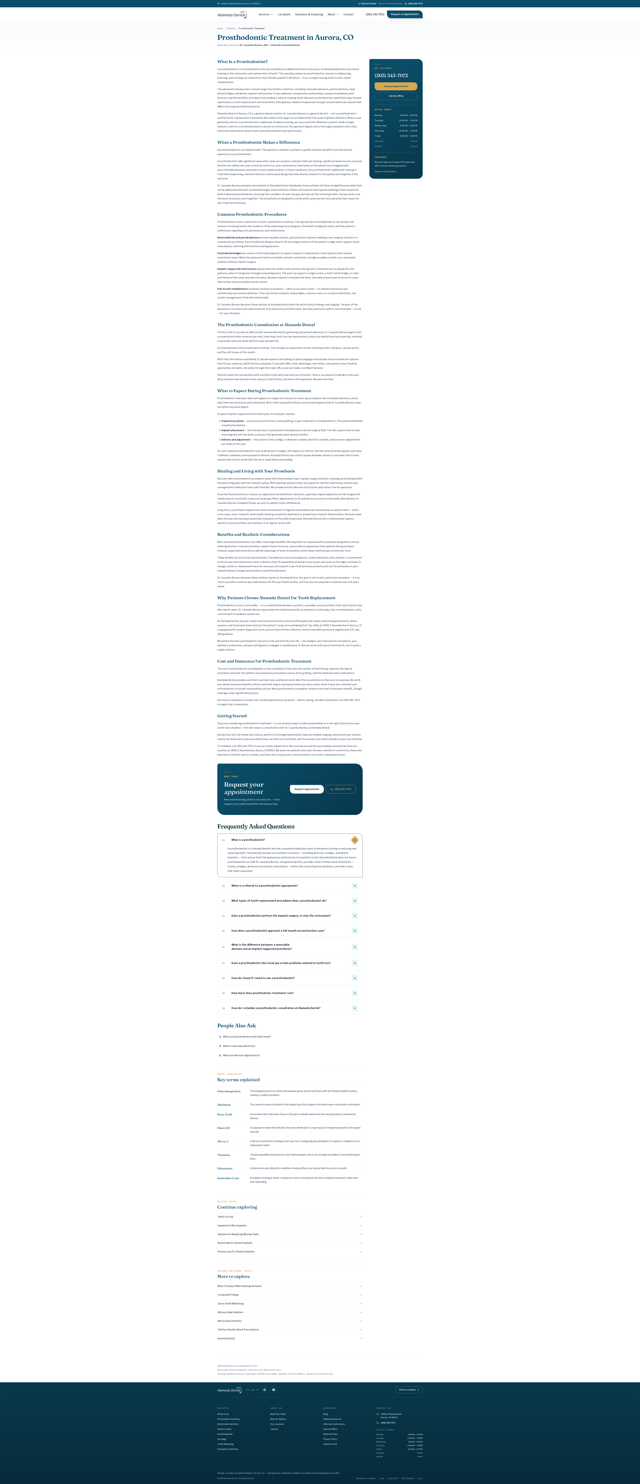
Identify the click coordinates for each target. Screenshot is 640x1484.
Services (264, 14)
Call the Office (396, 96)
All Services (223, 1414)
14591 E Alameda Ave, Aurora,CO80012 (240, 3)
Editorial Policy (330, 1434)
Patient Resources (332, 1419)
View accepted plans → (387, 171)
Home (220, 28)
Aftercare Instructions (334, 1424)
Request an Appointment (405, 14)
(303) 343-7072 (415, 3)
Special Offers (330, 1429)
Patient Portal (368, 3)
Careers (274, 1429)
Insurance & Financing (309, 14)
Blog (325, 1414)
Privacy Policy (330, 1439)
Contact (349, 14)
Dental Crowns (224, 1429)
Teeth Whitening (225, 1444)
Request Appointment (307, 789)
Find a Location (407, 1389)
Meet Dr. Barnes (278, 1419)
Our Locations (277, 1424)
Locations (284, 14)
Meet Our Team (278, 1414)
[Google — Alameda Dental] (264, 1389)
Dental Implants (225, 1434)
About (331, 14)
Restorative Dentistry (228, 1424)
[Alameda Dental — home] (231, 14)
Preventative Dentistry (228, 1419)
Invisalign (221, 1439)
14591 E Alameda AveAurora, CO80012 (391, 1415)
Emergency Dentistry (227, 1449)
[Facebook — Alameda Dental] (273, 1389)
